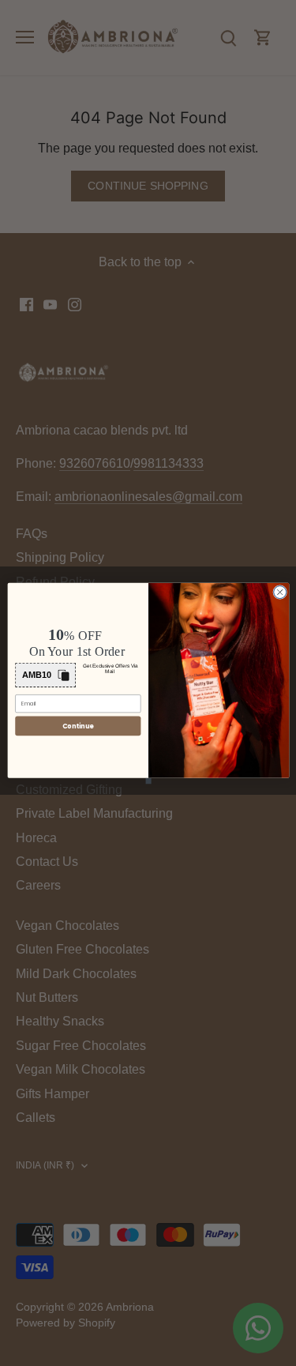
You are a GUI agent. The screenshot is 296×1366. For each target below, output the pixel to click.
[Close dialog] (279, 591)
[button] (45, 674)
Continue (77, 725)
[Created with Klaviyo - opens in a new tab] (148, 780)
